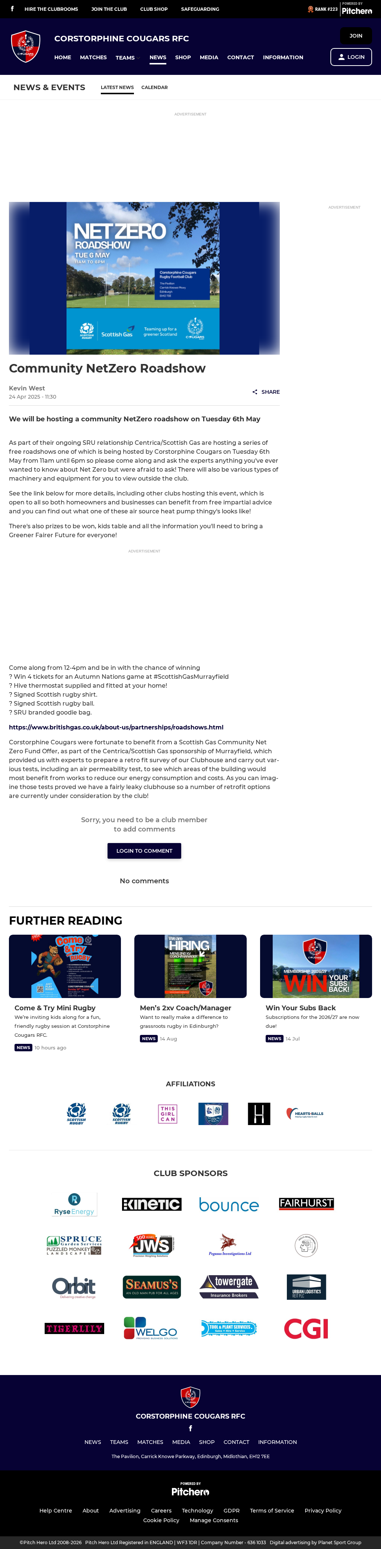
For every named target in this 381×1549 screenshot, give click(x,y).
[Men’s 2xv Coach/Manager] (190, 966)
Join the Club (109, 9)
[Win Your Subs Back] (316, 966)
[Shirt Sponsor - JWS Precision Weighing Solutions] (152, 1247)
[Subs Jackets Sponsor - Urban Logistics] (306, 1288)
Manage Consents (214, 1520)
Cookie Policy (161, 1520)
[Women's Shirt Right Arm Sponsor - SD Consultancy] (306, 1247)
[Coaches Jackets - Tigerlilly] (74, 1330)
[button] (63, 57)
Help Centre (55, 1510)
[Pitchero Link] (357, 12)
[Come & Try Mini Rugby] (65, 966)
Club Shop (154, 9)
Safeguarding (200, 9)
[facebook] (12, 9)
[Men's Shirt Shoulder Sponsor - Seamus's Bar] (152, 1288)
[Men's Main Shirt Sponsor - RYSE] (74, 1206)
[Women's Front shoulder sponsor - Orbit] (74, 1288)
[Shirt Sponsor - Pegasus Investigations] (229, 1247)
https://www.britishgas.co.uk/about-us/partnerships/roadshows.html (116, 727)
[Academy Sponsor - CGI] (306, 1330)
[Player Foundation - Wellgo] (152, 1330)
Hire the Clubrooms (51, 9)
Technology (197, 1510)
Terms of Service (272, 1510)
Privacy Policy (323, 1510)
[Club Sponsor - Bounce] (229, 1206)
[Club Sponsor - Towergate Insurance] (229, 1288)
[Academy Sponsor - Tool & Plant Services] (229, 1330)
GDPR (232, 1510)
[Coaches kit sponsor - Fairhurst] (306, 1206)
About (91, 1510)
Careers (161, 1510)
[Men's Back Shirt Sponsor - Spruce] (74, 1247)
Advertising (125, 1510)
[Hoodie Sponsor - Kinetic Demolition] (152, 1206)
